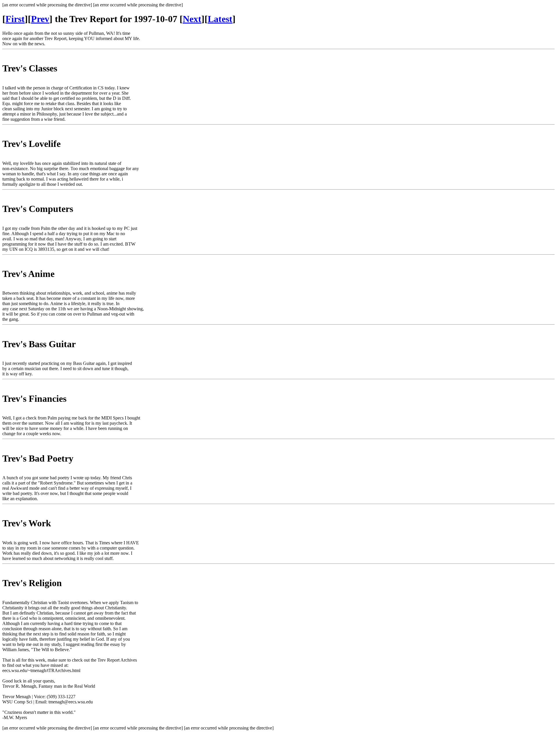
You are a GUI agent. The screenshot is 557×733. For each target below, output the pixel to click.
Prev (40, 19)
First (15, 19)
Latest (220, 19)
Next (192, 19)
